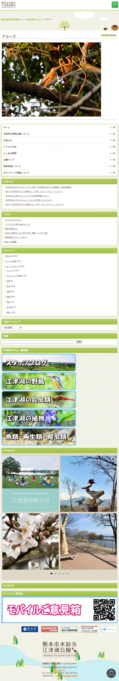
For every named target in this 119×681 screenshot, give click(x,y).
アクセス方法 (9, 147)
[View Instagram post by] (55, 508)
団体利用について (12, 166)
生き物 (9, 307)
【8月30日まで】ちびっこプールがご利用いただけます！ (29, 200)
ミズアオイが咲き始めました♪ (17, 224)
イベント (10, 270)
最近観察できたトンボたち (16, 237)
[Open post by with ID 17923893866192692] (88, 484)
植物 (8, 297)
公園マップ (8, 159)
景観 (8, 291)
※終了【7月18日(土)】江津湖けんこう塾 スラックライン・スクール (34, 204)
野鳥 (8, 312)
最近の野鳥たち (11, 229)
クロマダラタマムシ (13, 220)
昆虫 (8, 286)
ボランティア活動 (14, 276)
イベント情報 (10, 261)
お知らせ (7, 140)
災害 (8, 302)
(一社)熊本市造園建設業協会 (66, 676)
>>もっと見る (10, 242)
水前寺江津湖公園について (16, 134)
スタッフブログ (11, 266)
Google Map (59, 670)
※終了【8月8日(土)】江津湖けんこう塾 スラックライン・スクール (33, 191)
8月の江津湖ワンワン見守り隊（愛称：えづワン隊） (27, 233)
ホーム (6, 127)
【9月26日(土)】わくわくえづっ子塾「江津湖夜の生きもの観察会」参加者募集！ (39, 187)
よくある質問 (9, 153)
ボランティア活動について (16, 172)
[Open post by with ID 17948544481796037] (30, 541)
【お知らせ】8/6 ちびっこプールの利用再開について (27, 196)
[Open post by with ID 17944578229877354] (88, 541)
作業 (8, 281)
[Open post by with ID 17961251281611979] (30, 484)
